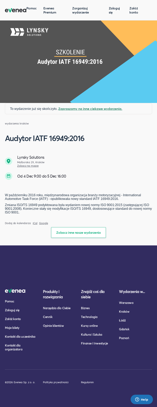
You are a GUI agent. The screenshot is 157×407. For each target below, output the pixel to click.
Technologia (89, 317)
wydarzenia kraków (17, 123)
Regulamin (87, 382)
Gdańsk (124, 329)
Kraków (124, 311)
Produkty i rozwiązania (53, 294)
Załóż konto (133, 10)
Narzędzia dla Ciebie (57, 308)
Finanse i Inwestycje (94, 343)
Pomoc (31, 8)
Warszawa (126, 303)
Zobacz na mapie (28, 165)
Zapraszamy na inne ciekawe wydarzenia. (90, 108)
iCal (35, 223)
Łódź (122, 320)
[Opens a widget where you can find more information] (141, 400)
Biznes (85, 308)
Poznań (124, 338)
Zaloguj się (114, 10)
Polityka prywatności (55, 382)
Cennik (47, 317)
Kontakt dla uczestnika (20, 336)
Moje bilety (12, 328)
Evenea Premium (49, 10)
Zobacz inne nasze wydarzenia (78, 232)
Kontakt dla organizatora (13, 347)
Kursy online (89, 326)
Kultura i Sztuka (91, 334)
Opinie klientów (53, 326)
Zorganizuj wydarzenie (80, 10)
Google (43, 223)
